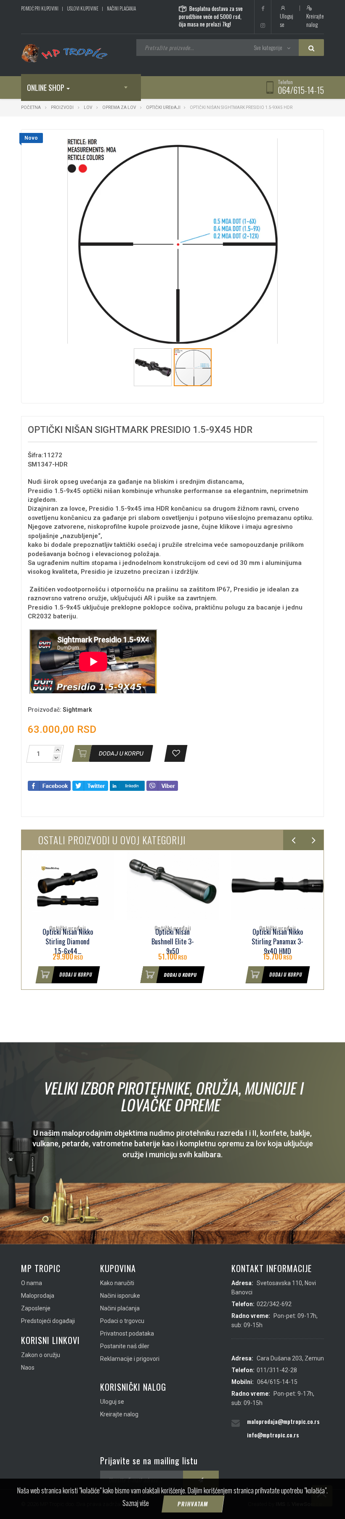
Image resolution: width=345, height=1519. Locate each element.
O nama (31, 1283)
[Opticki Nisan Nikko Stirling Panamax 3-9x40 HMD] (277, 885)
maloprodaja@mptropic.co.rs (283, 1421)
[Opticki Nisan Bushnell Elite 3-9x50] (173, 885)
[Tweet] (90, 785)
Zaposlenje (35, 1308)
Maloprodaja (37, 1295)
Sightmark (77, 709)
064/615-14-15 (301, 90)
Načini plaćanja (121, 8)
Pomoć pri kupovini (39, 8)
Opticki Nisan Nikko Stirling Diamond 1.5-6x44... (67, 941)
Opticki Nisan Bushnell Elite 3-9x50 (172, 941)
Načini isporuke (120, 1295)
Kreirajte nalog (315, 20)
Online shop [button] (45, 87)
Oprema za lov (119, 107)
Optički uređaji (163, 107)
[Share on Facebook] (49, 785)
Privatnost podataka (127, 1333)
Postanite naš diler (124, 1346)
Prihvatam (193, 1504)
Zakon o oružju (40, 1355)
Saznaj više (135, 1503)
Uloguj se (286, 20)
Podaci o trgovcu (122, 1321)
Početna (31, 107)
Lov (88, 107)
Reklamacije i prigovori (129, 1358)
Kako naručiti (117, 1283)
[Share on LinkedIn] (127, 785)
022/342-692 (274, 1304)
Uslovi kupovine (82, 8)
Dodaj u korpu (76, 974)
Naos (27, 1367)
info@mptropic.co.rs (273, 1434)
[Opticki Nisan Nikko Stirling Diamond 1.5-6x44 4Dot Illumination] (67, 885)
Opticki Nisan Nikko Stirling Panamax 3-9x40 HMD (277, 941)
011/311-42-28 (277, 1370)
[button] (270, 143)
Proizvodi (62, 107)
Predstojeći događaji (48, 1321)
